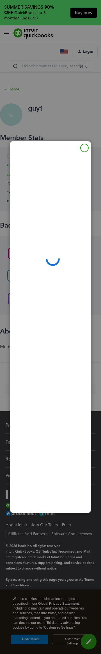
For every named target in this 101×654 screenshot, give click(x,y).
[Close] (84, 148)
